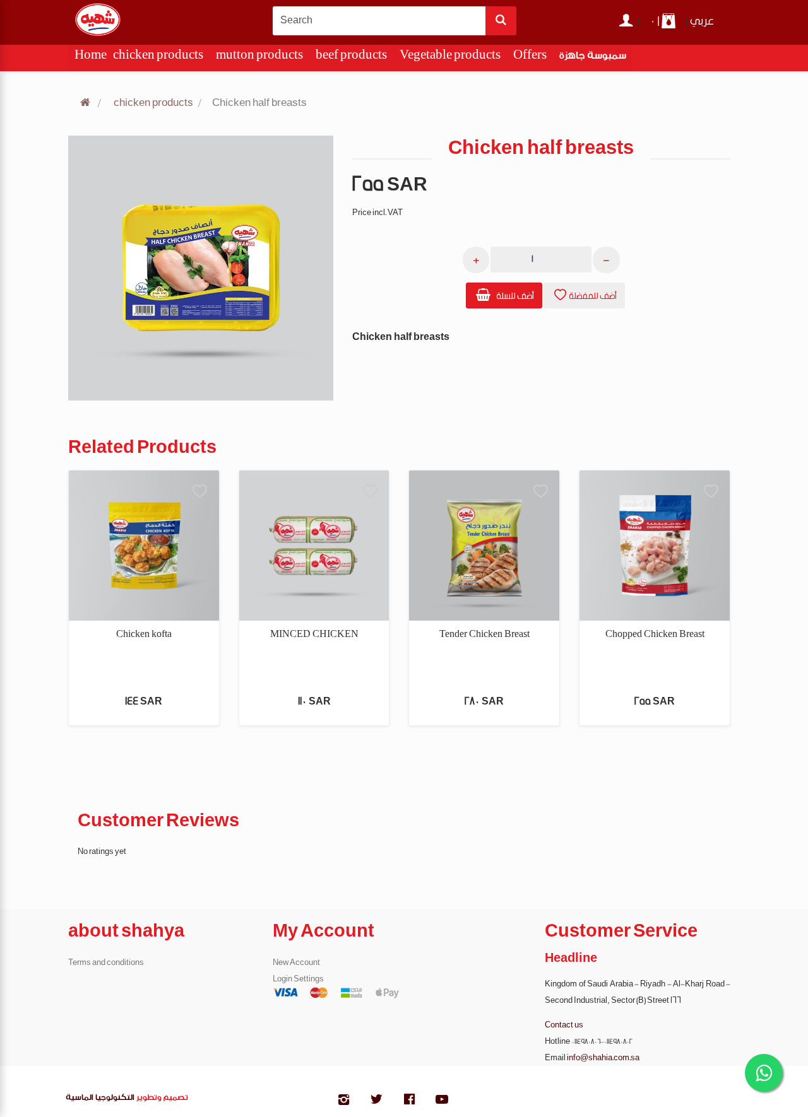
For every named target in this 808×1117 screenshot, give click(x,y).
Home (90, 57)
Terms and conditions (106, 962)
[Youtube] (442, 1101)
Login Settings (298, 978)
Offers (530, 57)
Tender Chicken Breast (484, 634)
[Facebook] (409, 1101)
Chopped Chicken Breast (654, 634)
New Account (296, 962)
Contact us (564, 1025)
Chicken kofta (144, 634)
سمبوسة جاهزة (592, 57)
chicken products (158, 57)
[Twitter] (376, 1101)
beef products (351, 57)
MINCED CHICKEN (314, 634)
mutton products (259, 57)
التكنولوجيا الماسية (100, 1099)
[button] (504, 295)
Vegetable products (450, 57)
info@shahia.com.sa (603, 1057)
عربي (702, 21)
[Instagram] (343, 1101)
